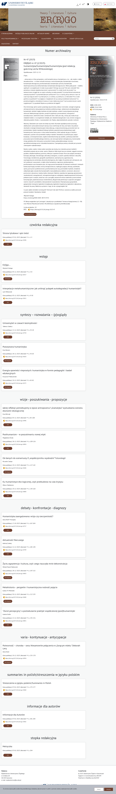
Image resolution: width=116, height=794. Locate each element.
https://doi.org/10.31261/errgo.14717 (15, 526)
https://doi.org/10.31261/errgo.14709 (15, 550)
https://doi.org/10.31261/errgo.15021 (15, 298)
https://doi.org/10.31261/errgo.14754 (15, 333)
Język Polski (109, 4)
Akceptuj (108, 789)
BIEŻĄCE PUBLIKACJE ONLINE (24, 33)
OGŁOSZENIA (5, 44)
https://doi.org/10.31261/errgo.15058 (15, 240)
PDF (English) (8, 360)
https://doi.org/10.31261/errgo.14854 (15, 444)
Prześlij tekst (101, 138)
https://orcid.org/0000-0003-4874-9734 (36, 198)
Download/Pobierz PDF (30, 214)
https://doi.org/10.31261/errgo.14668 (15, 597)
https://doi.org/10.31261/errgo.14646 (15, 468)
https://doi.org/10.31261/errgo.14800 (15, 491)
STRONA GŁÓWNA (7, 33)
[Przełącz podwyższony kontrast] (88, 4)
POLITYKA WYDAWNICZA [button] (9, 38)
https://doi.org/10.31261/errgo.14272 (15, 383)
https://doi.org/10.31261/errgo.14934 (15, 658)
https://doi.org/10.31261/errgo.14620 (15, 356)
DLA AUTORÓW (46, 38)
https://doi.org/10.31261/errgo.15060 (15, 690)
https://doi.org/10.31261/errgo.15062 (15, 721)
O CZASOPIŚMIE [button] (67, 33)
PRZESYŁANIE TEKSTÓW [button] (29, 38)
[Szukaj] (113, 38)
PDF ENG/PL (8, 278)
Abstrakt (23, 237)
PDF (8, 244)
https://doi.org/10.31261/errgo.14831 (15, 621)
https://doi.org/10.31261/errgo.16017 (15, 275)
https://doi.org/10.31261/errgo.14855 (15, 573)
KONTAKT (16, 44)
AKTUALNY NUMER (43, 33)
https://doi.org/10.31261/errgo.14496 (15, 420)
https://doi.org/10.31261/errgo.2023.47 (42, 209)
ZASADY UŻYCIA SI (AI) (76, 38)
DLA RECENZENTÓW (60, 38)
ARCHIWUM (55, 33)
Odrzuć (99, 789)
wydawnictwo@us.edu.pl (13, 780)
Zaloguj (97, 4)
